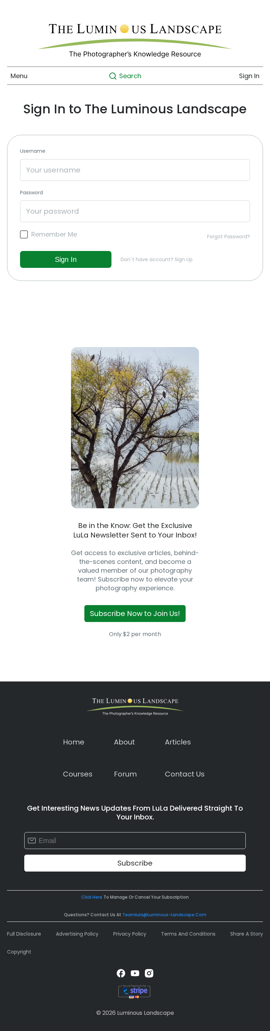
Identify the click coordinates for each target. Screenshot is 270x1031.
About (124, 742)
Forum (125, 774)
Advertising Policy (77, 933)
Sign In (249, 75)
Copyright (19, 951)
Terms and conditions (188, 933)
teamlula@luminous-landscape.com (164, 915)
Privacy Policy (129, 933)
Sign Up (184, 259)
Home (73, 742)
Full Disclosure (24, 933)
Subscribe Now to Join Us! (135, 613)
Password (31, 192)
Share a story (246, 933)
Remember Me (54, 234)
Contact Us (185, 774)
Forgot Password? (228, 236)
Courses (77, 774)
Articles (178, 742)
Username (32, 151)
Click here (91, 897)
